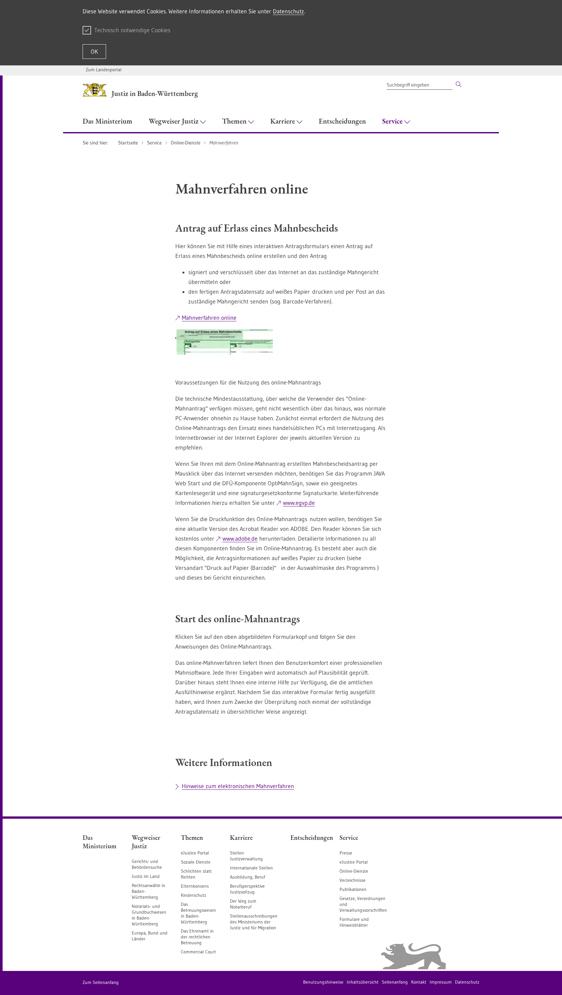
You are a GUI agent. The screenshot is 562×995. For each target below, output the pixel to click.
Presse (346, 853)
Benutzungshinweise (323, 982)
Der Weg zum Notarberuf (243, 904)
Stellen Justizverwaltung (246, 856)
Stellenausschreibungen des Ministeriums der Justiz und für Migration (253, 922)
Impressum (441, 982)
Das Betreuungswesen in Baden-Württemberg (198, 913)
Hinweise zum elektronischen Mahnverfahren (238, 786)
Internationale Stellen (251, 868)
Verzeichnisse (353, 880)
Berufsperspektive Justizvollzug (247, 889)
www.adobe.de (240, 538)
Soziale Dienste (195, 862)
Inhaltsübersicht (363, 982)
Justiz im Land (146, 876)
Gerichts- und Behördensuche (147, 864)
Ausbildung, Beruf (247, 877)
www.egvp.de (299, 502)
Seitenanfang (395, 982)
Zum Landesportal (104, 70)
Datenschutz (288, 11)
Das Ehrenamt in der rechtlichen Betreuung (197, 937)
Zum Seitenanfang (101, 982)
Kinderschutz (193, 895)
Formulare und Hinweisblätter (354, 922)
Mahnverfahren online (209, 317)
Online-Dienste (354, 871)
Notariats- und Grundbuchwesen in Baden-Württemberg (149, 915)
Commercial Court (198, 952)
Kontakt (418, 982)
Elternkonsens (195, 886)
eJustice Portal (195, 853)
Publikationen (353, 889)
